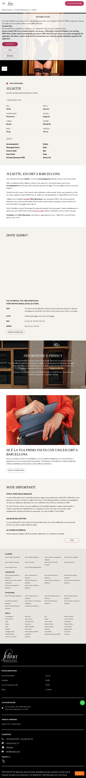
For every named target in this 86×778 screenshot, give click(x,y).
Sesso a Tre (47, 157)
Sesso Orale (10, 154)
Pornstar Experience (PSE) (15, 157)
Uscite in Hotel (11, 151)
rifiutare (10, 56)
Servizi (48, 675)
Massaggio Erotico (13, 147)
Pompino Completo (29, 626)
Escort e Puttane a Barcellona (12, 557)
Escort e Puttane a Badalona (32, 557)
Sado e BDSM (48, 631)
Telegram (9, 747)
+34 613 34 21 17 (12, 743)
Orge (45, 154)
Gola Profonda (68, 626)
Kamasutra (47, 629)
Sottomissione (67, 621)
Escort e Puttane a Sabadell (71, 557)
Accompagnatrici (12, 144)
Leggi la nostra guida (16, 470)
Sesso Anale (28, 624)
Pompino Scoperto (49, 626)
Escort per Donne (29, 621)
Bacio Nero (28, 616)
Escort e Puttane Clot (69, 562)
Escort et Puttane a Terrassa (12, 562)
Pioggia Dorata (68, 629)
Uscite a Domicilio (68, 619)
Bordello (5, 680)
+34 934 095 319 (12, 739)
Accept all (10, 44)
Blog (3, 689)
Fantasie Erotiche (68, 624)
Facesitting (27, 636)
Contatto (49, 689)
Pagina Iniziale (7, 10)
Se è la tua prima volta (10, 685)
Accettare (79, 773)
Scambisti (7, 629)
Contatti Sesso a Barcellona (32, 606)
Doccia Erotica (28, 619)
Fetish (45, 147)
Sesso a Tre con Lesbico (11, 636)
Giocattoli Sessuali (9, 634)
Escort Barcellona (8, 675)
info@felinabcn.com (13, 751)
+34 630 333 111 (26, 739)
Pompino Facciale (49, 624)
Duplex (45, 144)
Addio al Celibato (68, 616)
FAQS (72, 540)
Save (10, 50)
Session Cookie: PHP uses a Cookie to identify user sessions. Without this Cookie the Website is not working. (40, 31)
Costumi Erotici (9, 619)
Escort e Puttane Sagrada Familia (33, 567)
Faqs (48, 685)
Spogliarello (28, 634)
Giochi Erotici (28, 629)
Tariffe (48, 680)
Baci (44, 151)
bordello (27, 199)
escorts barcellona (22, 10)
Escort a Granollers (30, 562)
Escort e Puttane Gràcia (11, 567)
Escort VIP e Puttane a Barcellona (13, 596)
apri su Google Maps (15, 332)
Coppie (7, 624)
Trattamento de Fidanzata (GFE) (53, 634)
